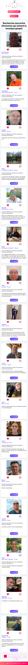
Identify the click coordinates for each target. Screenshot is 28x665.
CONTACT (24, 663)
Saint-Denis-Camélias (7, 559)
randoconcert (5, 52)
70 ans (8, 520)
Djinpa (3, 480)
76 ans (8, 287)
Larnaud (4, 287)
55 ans (15, 559)
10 (16, 659)
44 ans (11, 209)
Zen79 (3, 441)
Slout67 (4, 519)
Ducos (3, 481)
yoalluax (4, 130)
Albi (3, 53)
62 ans (10, 442)
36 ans (16, 248)
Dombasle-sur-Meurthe (8, 248)
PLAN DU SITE (17, 663)
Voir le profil (14, 66)
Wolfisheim (4, 598)
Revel (3, 403)
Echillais (4, 637)
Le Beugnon (5, 442)
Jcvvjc (3, 363)
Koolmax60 (5, 91)
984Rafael (4, 596)
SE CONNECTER (14, 16)
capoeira (4, 324)
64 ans (9, 131)
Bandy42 (4, 207)
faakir (3, 246)
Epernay (4, 131)
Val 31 (3, 402)
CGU (11, 663)
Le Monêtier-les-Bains (7, 170)
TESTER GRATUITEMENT (14, 11)
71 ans (15, 92)
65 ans (6, 53)
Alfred (3, 169)
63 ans (7, 403)
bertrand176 (5, 635)
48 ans (7, 326)
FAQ (8, 663)
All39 (3, 285)
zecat (3, 558)
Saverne (4, 520)
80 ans (15, 170)
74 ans (8, 637)
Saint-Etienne (5, 209)
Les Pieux (4, 364)
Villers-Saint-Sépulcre (7, 92)
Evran (3, 326)
